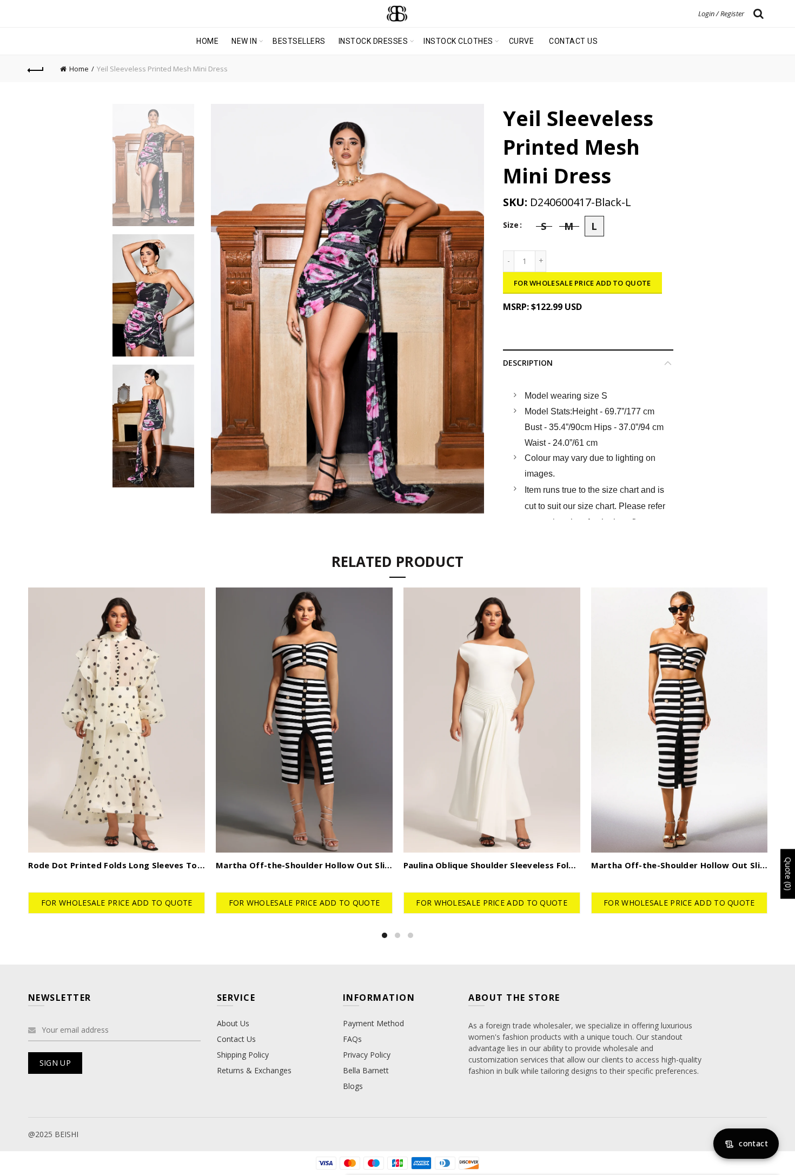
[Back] (36, 69)
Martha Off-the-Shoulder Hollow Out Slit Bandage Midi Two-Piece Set (304, 865)
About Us (233, 1023)
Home (207, 41)
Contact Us (236, 1039)
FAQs (352, 1039)
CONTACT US (573, 41)
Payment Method (373, 1023)
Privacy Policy (366, 1054)
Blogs (353, 1086)
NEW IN (244, 41)
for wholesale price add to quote (582, 283)
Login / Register (721, 13)
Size (511, 225)
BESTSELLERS (299, 41)
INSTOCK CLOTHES (458, 41)
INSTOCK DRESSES (373, 41)
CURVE (521, 41)
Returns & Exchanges (254, 1070)
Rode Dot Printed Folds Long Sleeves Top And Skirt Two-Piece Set (116, 865)
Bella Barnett (366, 1070)
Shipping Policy (243, 1054)
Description (528, 363)
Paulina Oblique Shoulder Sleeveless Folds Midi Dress (491, 865)
